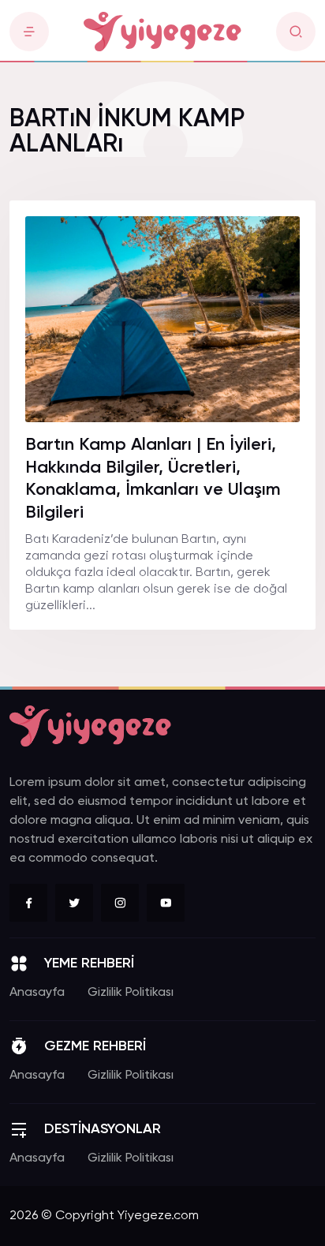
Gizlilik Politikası (131, 992)
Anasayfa (37, 992)
